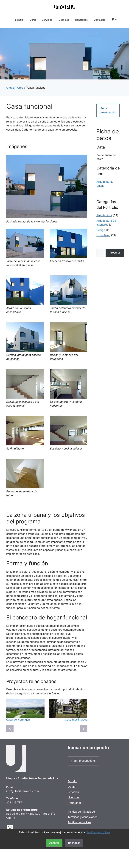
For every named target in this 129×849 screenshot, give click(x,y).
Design (100, 230)
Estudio (19, 19)
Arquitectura (104, 181)
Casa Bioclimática (76, 719)
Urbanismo (103, 235)
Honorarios (81, 19)
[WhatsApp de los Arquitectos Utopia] (12, 828)
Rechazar (74, 842)
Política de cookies (98, 832)
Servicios (47, 19)
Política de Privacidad (81, 811)
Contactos (99, 19)
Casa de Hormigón (18, 719)
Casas (100, 185)
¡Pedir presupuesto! (108, 110)
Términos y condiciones (82, 817)
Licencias (64, 19)
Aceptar (54, 842)
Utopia (10, 87)
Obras (33, 19)
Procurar (114, 252)
